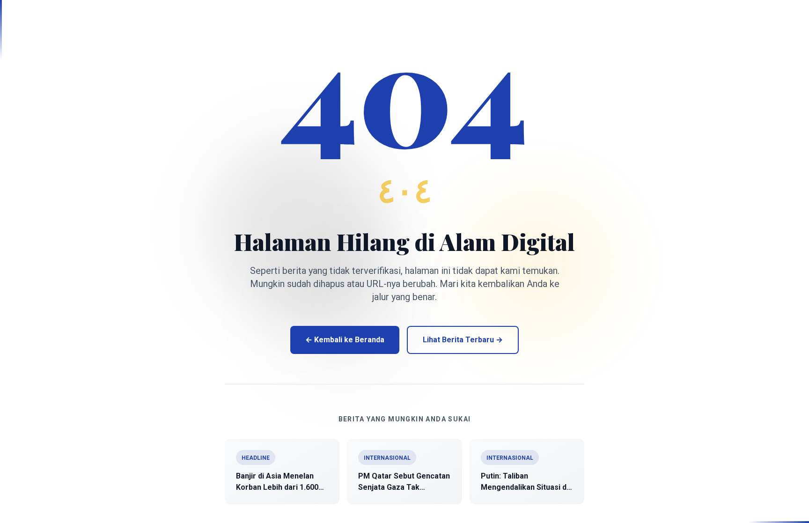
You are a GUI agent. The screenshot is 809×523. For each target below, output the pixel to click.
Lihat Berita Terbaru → (463, 339)
